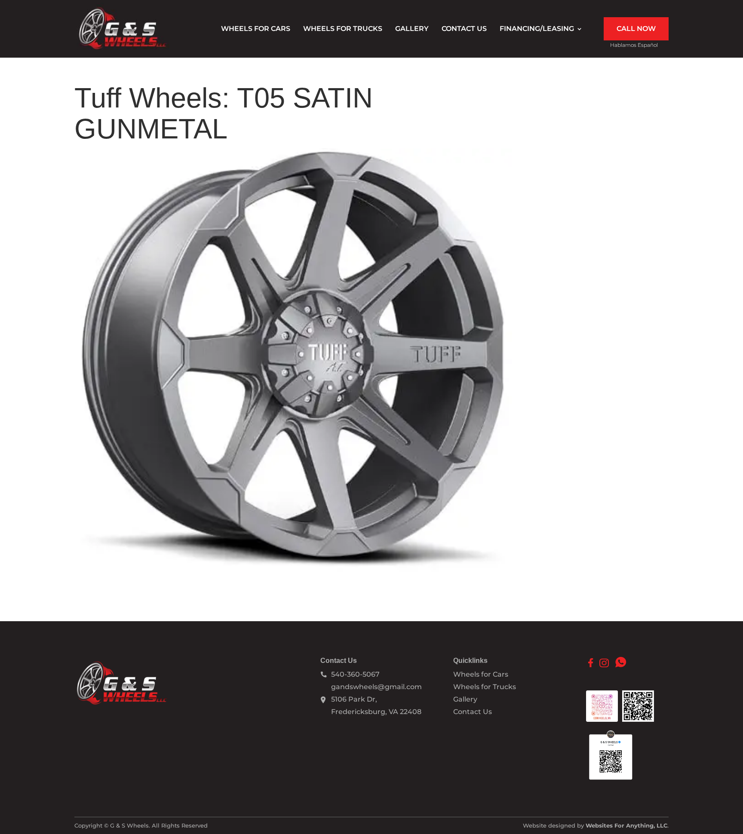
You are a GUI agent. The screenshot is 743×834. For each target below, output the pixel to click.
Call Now (636, 29)
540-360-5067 (355, 674)
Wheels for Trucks (342, 29)
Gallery (412, 29)
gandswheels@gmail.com (376, 687)
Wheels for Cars (255, 29)
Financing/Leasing (537, 29)
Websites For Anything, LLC (626, 825)
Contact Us (464, 29)
